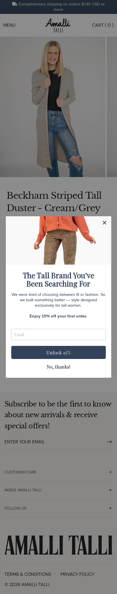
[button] (104, 223)
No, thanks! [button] (58, 367)
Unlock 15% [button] (58, 352)
